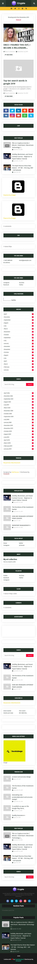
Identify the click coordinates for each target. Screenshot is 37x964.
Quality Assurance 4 (18, 815)
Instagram (6, 282)
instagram (6, 545)
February (18, 367)
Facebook (6, 285)
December (18, 317)
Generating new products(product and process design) (22, 797)
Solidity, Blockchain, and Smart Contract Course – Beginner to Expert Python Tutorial (22, 156)
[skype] (26, 8)
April (18, 314)
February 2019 (18, 446)
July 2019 (18, 437)
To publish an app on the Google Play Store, (20, 807)
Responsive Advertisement (11, 463)
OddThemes (15, 472)
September (18, 320)
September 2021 (18, 399)
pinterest (21, 545)
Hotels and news (8, 713)
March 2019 (18, 443)
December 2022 (18, 396)
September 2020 (18, 416)
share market (7, 711)
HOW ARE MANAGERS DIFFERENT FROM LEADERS (22, 517)
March (18, 328)
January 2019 (18, 449)
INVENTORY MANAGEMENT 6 (21, 525)
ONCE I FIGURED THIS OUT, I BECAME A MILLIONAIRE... (16, 46)
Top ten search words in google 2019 (15, 82)
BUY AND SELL (23, 713)
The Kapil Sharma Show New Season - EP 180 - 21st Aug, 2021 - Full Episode (22, 168)
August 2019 (18, 434)
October (18, 334)
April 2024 (18, 393)
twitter (21, 543)
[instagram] (19, 8)
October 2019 (18, 431)
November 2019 (18, 428)
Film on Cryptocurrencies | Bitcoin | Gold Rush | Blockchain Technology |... (23, 145)
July (18, 326)
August (18, 323)
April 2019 (18, 440)
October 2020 (18, 413)
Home (5, 543)
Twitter (21, 285)
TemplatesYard (19, 959)
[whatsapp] (24, 115)
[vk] (6, 115)
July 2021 (18, 405)
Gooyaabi (6, 474)
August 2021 (18, 402)
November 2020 (18, 410)
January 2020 (18, 422)
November (18, 331)
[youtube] (18, 115)
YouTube (21, 282)
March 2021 (18, 407)
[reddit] (24, 111)
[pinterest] (22, 8)
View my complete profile (9, 561)
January (18, 343)
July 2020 (18, 419)
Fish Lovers (22, 711)
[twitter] (15, 8)
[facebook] (11, 8)
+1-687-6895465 (7, 260)
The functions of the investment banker (22, 508)
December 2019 (18, 425)
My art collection (10, 51)
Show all (18, 19)
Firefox (5, 575)
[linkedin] (18, 111)
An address (6, 262)
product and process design (21, 777)
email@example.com (25, 260)
